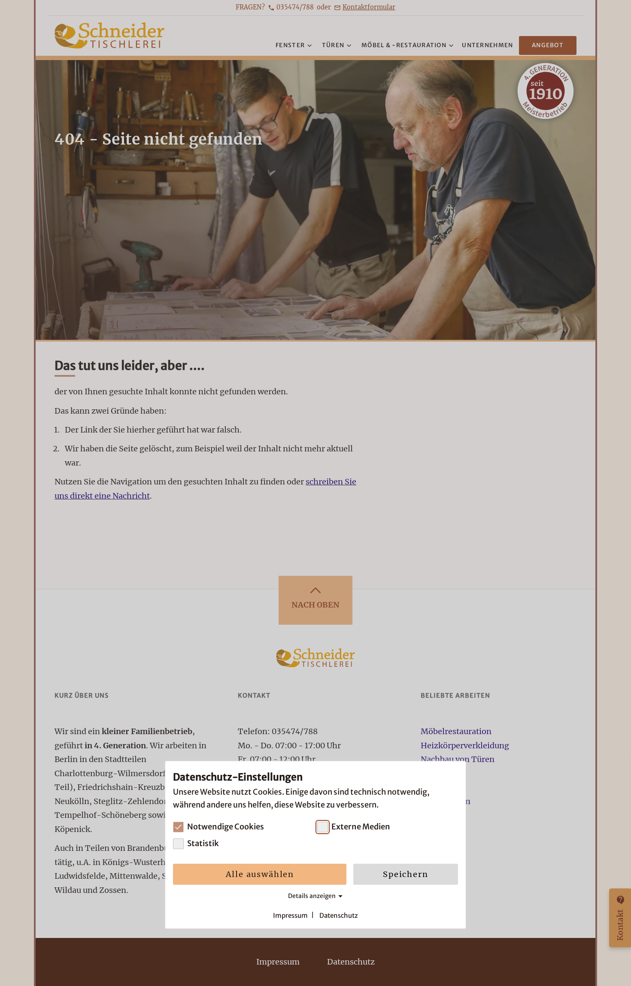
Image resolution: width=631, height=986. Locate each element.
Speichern (405, 874)
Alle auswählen (260, 874)
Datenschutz (338, 915)
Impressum (290, 915)
